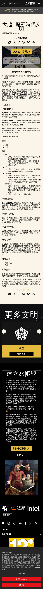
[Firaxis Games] (18, 508)
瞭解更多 (21, 354)
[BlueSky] (28, 42)
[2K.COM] (5, 508)
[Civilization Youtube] (3, 523)
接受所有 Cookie (21, 579)
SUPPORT (6, 534)
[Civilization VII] (11, 3)
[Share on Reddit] (9, 42)
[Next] (39, 331)
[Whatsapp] (23, 42)
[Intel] (33, 508)
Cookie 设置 (21, 573)
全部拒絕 (21, 585)
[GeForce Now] (7, 514)
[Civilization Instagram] (9, 523)
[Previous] (4, 331)
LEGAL (5, 529)
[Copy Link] (33, 42)
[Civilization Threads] (36, 523)
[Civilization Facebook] (25, 523)
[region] (21, 568)
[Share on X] (14, 42)
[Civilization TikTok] (14, 523)
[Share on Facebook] (19, 42)
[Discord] (20, 523)
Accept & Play (21, 51)
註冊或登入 (21, 448)
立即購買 (30, 3)
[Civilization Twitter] (30, 523)
